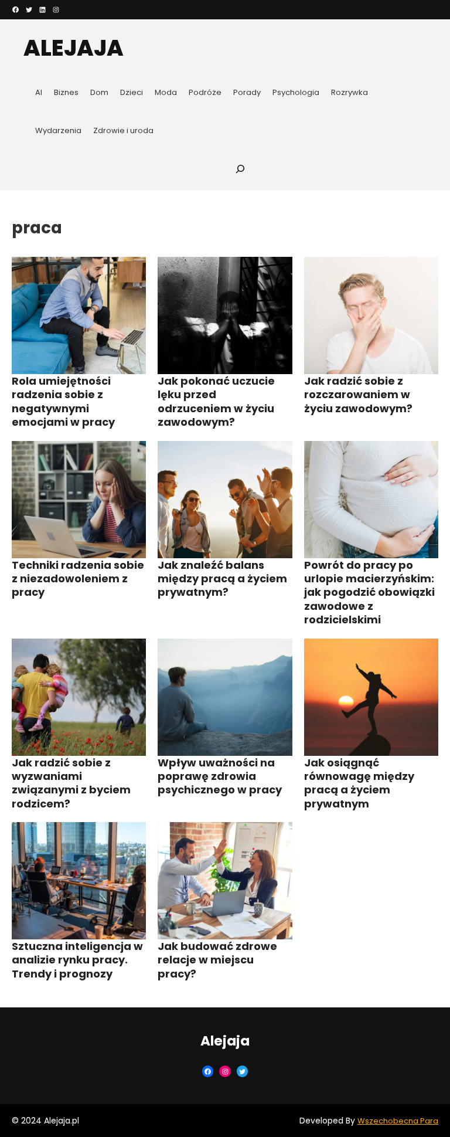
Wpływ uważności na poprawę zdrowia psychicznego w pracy (220, 776)
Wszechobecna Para (397, 1120)
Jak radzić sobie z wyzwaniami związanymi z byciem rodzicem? (71, 783)
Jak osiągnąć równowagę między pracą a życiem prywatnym (359, 783)
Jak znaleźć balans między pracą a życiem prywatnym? (222, 578)
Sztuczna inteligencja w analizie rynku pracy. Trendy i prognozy (77, 959)
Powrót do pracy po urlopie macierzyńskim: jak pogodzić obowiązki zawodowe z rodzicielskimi (369, 592)
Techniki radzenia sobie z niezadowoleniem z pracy (78, 578)
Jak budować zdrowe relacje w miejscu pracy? (217, 959)
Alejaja (73, 47)
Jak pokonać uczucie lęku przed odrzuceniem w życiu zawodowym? (216, 401)
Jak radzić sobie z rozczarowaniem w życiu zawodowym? (358, 394)
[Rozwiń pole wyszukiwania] (240, 168)
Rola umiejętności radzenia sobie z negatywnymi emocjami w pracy (63, 401)
